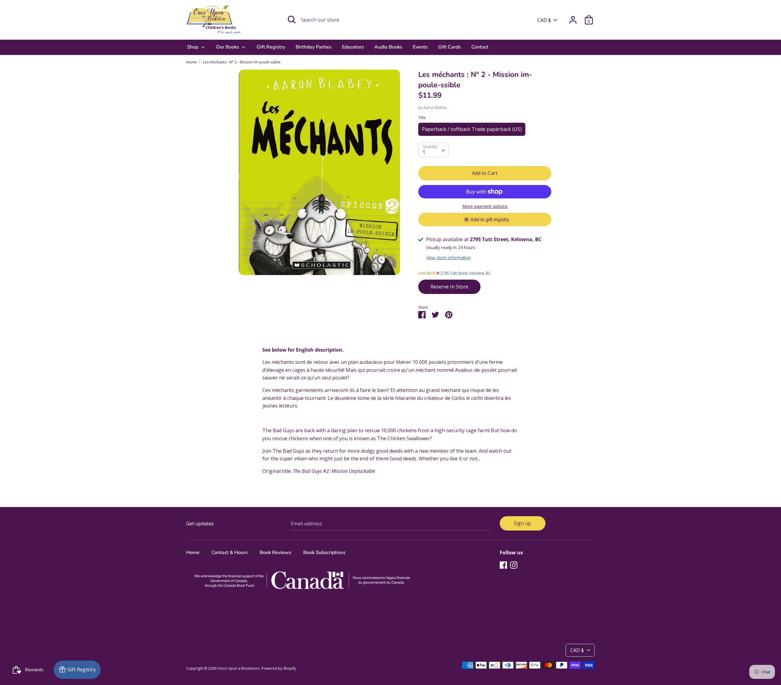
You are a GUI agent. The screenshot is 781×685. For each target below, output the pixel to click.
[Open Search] (292, 19)
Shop (193, 47)
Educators (353, 47)
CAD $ (544, 20)
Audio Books (388, 47)
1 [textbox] (424, 152)
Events (420, 47)
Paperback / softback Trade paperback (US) (472, 129)
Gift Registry (271, 47)
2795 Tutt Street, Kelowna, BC (466, 273)
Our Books (228, 47)
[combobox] (433, 149)
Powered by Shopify (278, 668)
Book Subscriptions (324, 552)
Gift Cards (449, 47)
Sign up (522, 523)
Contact (479, 47)
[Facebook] (503, 564)
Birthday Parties (314, 47)
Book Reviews (275, 552)
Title (422, 117)
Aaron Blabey (435, 107)
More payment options (485, 206)
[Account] (573, 17)
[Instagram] (513, 564)
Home (193, 552)
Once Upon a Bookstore (239, 668)
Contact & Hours (229, 552)
